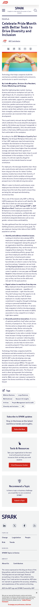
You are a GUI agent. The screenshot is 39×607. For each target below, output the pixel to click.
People (5, 19)
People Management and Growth (23, 402)
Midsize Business (9, 395)
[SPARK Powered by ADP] (19, 8)
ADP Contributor (14, 41)
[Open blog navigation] (3, 11)
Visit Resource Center (19, 465)
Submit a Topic (19, 500)
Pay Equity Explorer (15, 266)
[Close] (36, 593)
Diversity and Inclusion (10, 406)
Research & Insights (22, 399)
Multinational (7, 399)
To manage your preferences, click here (19, 604)
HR (23, 406)
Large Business (23, 395)
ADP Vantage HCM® (23, 206)
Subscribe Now (19, 429)
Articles (6, 402)
